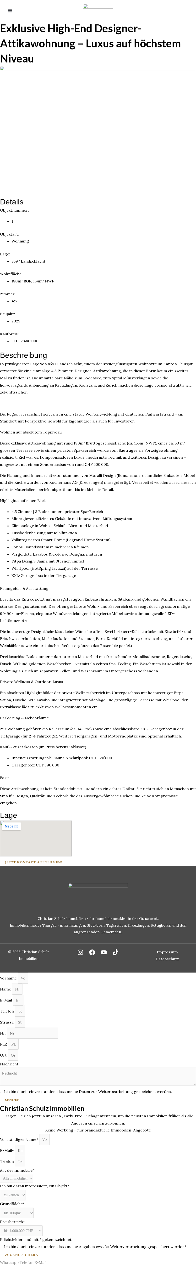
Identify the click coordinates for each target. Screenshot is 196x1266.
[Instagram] (80, 952)
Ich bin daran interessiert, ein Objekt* (34, 1185)
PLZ (4, 1044)
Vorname (9, 978)
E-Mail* (7, 1150)
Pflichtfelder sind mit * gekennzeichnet (35, 1239)
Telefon (7, 1011)
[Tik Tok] (116, 952)
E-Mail (6, 1000)
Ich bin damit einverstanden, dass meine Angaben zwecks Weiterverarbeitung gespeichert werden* (95, 1246)
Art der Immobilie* (17, 1170)
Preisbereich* (12, 1221)
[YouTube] (104, 952)
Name (6, 989)
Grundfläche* (12, 1203)
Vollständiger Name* (19, 1139)
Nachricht (9, 1064)
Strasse (7, 1022)
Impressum (167, 952)
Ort (4, 1055)
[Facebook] (92, 952)
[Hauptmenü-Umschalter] (10, 10)
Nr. (3, 1033)
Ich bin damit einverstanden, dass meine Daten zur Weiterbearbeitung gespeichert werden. (88, 1091)
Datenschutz (167, 959)
